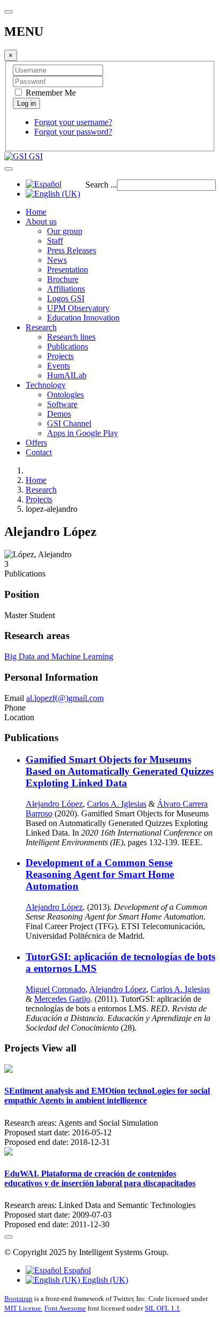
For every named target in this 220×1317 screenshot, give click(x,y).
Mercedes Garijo (62, 998)
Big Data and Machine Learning (58, 656)
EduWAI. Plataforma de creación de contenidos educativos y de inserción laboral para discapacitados (99, 1178)
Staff (55, 240)
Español (76, 1270)
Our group (64, 231)
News (57, 259)
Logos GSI (65, 298)
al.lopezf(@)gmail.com (65, 698)
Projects (60, 356)
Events (58, 365)
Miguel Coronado (55, 989)
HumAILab (67, 375)
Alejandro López (54, 803)
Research (41, 327)
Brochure (62, 279)
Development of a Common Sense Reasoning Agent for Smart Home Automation (100, 874)
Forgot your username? (73, 122)
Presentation (67, 269)
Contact (39, 452)
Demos (59, 413)
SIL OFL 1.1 (162, 1308)
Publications (67, 346)
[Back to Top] (8, 1236)
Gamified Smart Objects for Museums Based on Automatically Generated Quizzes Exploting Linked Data (120, 771)
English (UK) (104, 1279)
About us (41, 221)
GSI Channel (69, 423)
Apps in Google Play (82, 433)
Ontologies (65, 394)
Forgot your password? (73, 131)
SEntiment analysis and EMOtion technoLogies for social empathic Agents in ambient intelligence (107, 1095)
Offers (36, 442)
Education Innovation (83, 317)
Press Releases (71, 250)
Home (36, 211)
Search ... (101, 184)
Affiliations (66, 288)
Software (62, 404)
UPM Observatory (78, 308)
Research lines (71, 336)
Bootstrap (18, 1299)
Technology (46, 384)
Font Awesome (65, 1308)
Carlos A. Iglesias (116, 803)
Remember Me (49, 92)
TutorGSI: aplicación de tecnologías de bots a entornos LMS (120, 962)
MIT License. (23, 1308)
